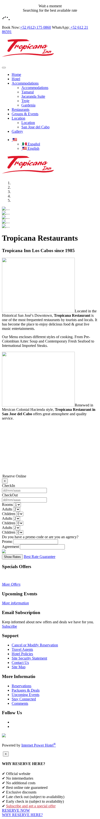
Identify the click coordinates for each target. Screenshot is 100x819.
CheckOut (10, 495)
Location (18, 118)
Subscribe (9, 626)
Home (16, 74)
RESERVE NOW (16, 810)
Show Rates (12, 557)
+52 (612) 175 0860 (35, 27)
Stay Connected (24, 699)
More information (15, 603)
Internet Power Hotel (38, 745)
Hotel (16, 79)
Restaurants (20, 109)
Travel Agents (22, 649)
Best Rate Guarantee (39, 557)
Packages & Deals (26, 690)
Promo (7, 541)
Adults (7, 509)
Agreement (10, 547)
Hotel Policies (22, 654)
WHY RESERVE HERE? (22, 815)
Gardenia (28, 105)
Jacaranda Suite (33, 96)
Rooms (7, 504)
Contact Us (20, 662)
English (33, 148)
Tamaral (27, 92)
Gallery (17, 131)
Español (33, 144)
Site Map (18, 667)
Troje (25, 101)
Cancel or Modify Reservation (35, 645)
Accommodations (25, 83)
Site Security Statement (29, 658)
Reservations (21, 686)
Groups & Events (25, 114)
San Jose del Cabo (35, 127)
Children (8, 514)
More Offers (11, 584)
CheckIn (8, 486)
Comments (20, 703)
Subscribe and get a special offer (31, 806)
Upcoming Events (25, 695)
